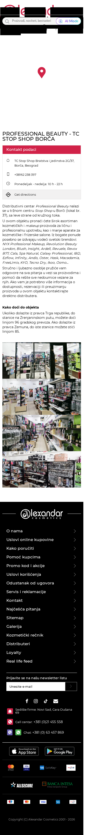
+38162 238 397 (25, 174)
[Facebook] (27, 702)
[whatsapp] (19, 732)
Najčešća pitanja (23, 609)
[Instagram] (36, 702)
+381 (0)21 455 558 (48, 722)
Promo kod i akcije (25, 565)
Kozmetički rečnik (24, 635)
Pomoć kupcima (23, 557)
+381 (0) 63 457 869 (48, 732)
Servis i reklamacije (26, 591)
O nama (14, 531)
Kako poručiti (20, 548)
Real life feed (19, 661)
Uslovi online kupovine (30, 539)
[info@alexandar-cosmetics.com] (55, 702)
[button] (44, 27)
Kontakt (14, 600)
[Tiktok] (45, 702)
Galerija (14, 626)
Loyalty (13, 652)
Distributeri (18, 643)
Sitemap (15, 617)
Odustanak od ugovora (30, 583)
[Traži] (7, 21)
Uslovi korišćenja (23, 574)
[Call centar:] (11, 722)
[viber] (11, 732)
